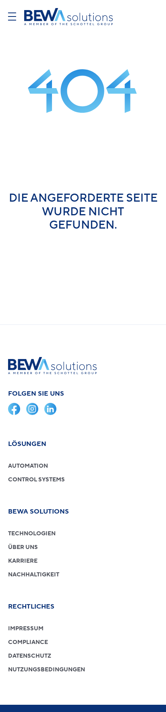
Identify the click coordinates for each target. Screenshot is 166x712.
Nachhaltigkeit (33, 575)
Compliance (28, 642)
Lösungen (27, 444)
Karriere (22, 561)
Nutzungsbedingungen (46, 670)
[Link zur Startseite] (68, 16)
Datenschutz (29, 656)
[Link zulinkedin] (50, 409)
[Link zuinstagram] (32, 409)
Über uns (23, 547)
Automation (28, 466)
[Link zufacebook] (14, 409)
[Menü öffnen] (12, 16)
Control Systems (36, 480)
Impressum (26, 629)
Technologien (32, 534)
